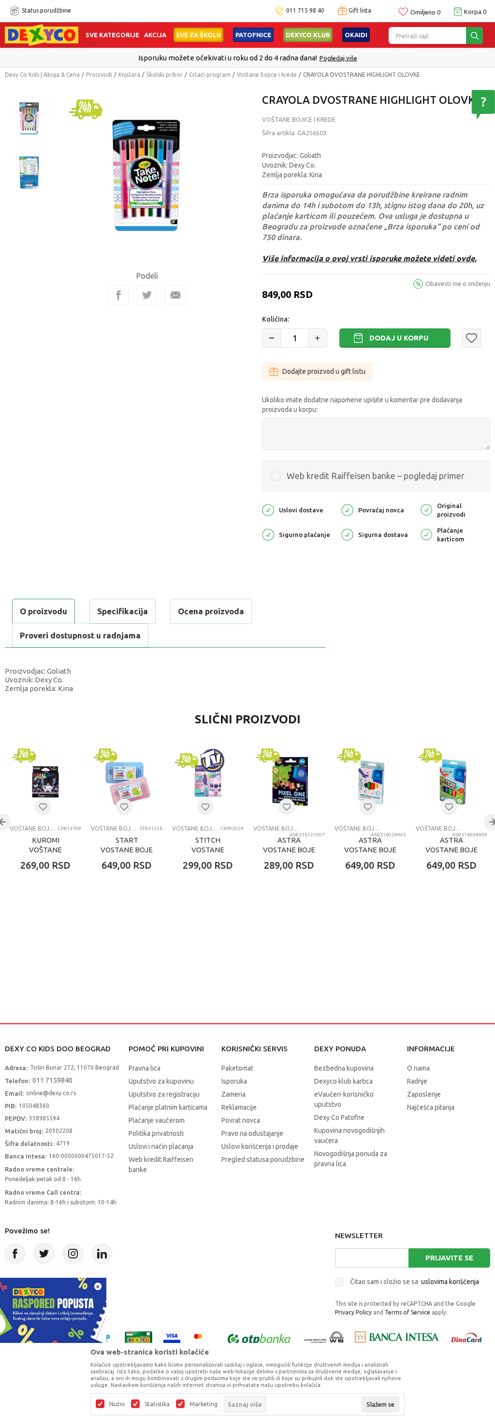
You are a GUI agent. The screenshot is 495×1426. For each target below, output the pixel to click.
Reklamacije (239, 1107)
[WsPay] (324, 1339)
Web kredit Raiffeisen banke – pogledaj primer (376, 475)
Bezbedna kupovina (344, 1068)
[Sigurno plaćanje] (268, 534)
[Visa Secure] (171, 1339)
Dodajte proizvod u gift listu (323, 371)
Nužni (117, 1404)
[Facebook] (118, 295)
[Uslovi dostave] (268, 509)
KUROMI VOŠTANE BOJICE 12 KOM (45, 849)
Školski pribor (164, 74)
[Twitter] (44, 1253)
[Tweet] (147, 295)
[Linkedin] (102, 1253)
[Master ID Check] (202, 1339)
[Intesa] (397, 1339)
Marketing (203, 1404)
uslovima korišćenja (450, 1281)
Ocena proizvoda (211, 611)
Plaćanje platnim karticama (168, 1107)
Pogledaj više (338, 58)
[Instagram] (73, 1253)
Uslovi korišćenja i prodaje (259, 1146)
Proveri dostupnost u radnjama (80, 635)
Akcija (155, 34)
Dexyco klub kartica (343, 1081)
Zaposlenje (424, 1094)
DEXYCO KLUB (308, 34)
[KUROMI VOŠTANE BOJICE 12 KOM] (45, 782)
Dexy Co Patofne (339, 1117)
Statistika (157, 1404)
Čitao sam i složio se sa (414, 1281)
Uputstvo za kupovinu (161, 1081)
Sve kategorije (112, 34)
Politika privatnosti (156, 1133)
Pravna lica (144, 1068)
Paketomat (237, 1068)
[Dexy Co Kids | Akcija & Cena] (41, 34)
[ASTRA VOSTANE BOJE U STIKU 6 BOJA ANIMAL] (370, 782)
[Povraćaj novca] (347, 509)
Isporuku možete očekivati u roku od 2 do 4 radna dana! (227, 58)
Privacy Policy (353, 1312)
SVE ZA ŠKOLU (198, 34)
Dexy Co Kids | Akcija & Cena (42, 74)
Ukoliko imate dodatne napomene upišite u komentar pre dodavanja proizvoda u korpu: (362, 404)
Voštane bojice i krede (267, 74)
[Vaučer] (138, 1339)
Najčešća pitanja (430, 1107)
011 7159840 (52, 1080)
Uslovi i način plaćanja (161, 1146)
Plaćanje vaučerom (157, 1120)
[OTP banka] (259, 1339)
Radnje (417, 1081)
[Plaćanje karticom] (426, 534)
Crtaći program (210, 74)
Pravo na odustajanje (252, 1133)
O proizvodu (43, 611)
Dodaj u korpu (398, 338)
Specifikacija (122, 611)
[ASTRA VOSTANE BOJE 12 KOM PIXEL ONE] (289, 782)
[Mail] (175, 295)
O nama (418, 1068)
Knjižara (129, 74)
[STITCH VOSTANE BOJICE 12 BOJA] (208, 782)
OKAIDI (356, 34)
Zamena (233, 1094)
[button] (471, 338)
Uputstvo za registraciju (164, 1094)
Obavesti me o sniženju (457, 283)
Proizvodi (99, 74)
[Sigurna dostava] (347, 534)
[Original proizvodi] (426, 509)
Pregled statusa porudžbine (263, 1159)
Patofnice (253, 34)
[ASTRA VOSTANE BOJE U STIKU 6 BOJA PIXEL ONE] (451, 782)
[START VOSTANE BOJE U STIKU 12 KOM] (127, 782)
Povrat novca (240, 1120)
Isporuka (234, 1081)
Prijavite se (449, 1258)
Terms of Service (407, 1312)
